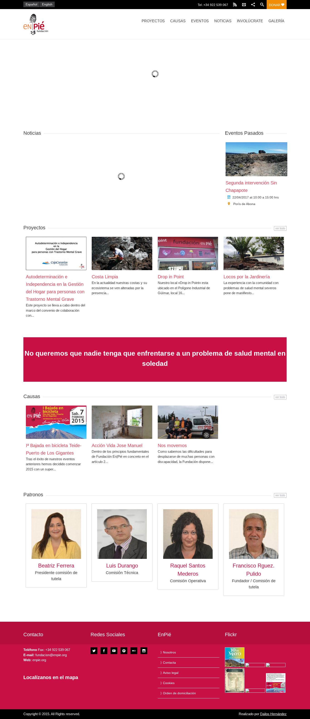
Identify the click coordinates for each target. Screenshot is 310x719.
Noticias (222, 21)
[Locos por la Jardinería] (254, 253)
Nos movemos (172, 445)
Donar (275, 5)
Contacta (169, 662)
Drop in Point (171, 276)
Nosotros (169, 652)
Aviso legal (170, 673)
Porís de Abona (244, 204)
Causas (178, 21)
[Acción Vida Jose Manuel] (122, 422)
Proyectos (153, 21)
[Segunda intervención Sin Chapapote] (256, 159)
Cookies (169, 683)
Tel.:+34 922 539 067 (213, 5)
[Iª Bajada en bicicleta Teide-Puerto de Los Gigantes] (56, 422)
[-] (62, 24)
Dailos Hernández (273, 714)
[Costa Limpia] (122, 253)
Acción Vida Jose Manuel (117, 445)
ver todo (280, 228)
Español (31, 4)
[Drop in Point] (188, 253)
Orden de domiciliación (179, 693)
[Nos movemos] (188, 422)
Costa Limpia (105, 276)
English (47, 4)
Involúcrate (250, 21)
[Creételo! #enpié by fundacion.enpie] (255, 665)
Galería (276, 21)
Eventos (200, 21)
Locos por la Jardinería (247, 276)
